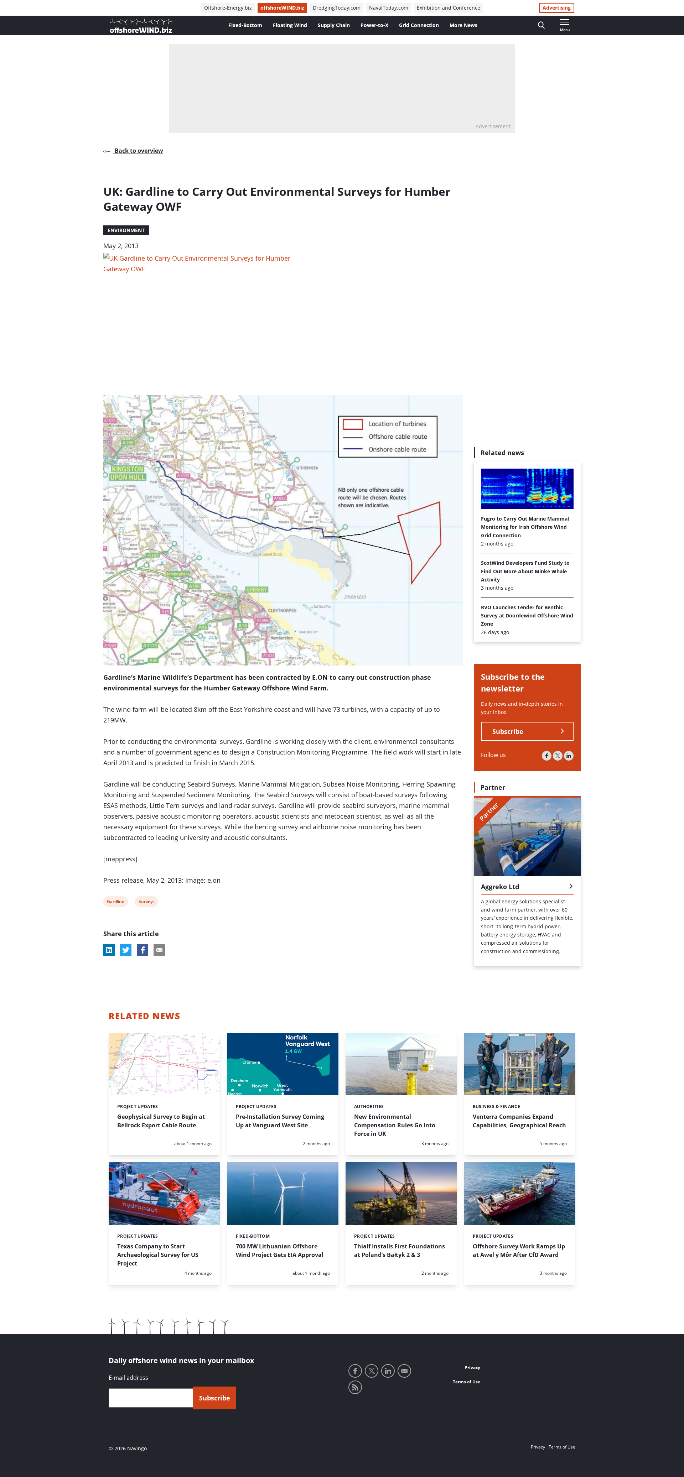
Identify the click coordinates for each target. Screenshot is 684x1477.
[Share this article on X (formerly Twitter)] (125, 950)
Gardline (115, 902)
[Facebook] (546, 756)
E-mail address (128, 1378)
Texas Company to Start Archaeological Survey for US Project (157, 1254)
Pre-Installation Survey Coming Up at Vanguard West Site (280, 1121)
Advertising (557, 7)
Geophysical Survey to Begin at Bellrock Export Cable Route (161, 1121)
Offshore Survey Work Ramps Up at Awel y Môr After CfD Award (519, 1250)
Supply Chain (334, 25)
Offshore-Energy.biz (228, 7)
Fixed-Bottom (245, 25)
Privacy (472, 1367)
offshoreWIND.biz (282, 7)
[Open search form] (541, 25)
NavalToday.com (388, 7)
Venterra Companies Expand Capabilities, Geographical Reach (519, 1121)
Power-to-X (374, 25)
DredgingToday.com (337, 7)
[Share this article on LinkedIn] (109, 950)
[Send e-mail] (404, 1371)
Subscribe (507, 731)
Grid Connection (419, 25)
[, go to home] (141, 26)
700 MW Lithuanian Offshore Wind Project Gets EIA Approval (279, 1250)
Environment (126, 230)
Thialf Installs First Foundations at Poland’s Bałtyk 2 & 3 (399, 1250)
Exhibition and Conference (448, 7)
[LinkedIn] (569, 756)
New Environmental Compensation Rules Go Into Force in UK (394, 1125)
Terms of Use (466, 1382)
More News (463, 25)
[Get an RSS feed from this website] (355, 1387)
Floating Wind (290, 25)
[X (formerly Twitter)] (558, 756)
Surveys (146, 902)
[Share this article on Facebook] (142, 950)
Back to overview (138, 151)
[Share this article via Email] (159, 950)
